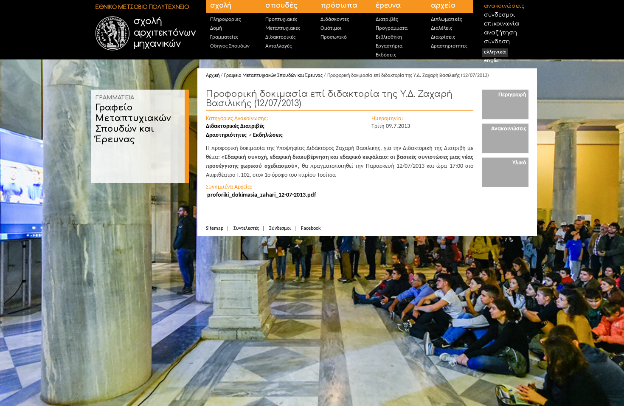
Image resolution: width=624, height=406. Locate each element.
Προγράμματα (392, 28)
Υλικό (519, 163)
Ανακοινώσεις (504, 6)
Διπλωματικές (446, 19)
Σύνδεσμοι (499, 15)
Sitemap (214, 228)
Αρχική (212, 75)
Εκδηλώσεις (268, 135)
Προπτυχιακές (281, 19)
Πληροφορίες (225, 19)
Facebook (310, 228)
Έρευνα (388, 5)
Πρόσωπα (338, 5)
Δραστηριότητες (449, 46)
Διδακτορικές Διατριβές (235, 126)
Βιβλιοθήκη (389, 37)
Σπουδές (281, 5)
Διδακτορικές (280, 37)
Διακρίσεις (443, 37)
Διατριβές (387, 19)
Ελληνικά (495, 52)
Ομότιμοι (331, 28)
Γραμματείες (224, 37)
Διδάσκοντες (334, 19)
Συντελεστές (246, 228)
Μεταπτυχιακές (282, 28)
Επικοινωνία (501, 24)
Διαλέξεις (441, 28)
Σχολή (220, 5)
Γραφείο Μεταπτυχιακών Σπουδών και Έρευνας (273, 75)
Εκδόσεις (386, 55)
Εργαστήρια (389, 46)
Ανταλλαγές (278, 46)
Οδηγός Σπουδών (230, 46)
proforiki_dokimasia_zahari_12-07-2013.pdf (261, 195)
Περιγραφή (512, 95)
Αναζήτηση (500, 33)
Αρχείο (443, 5)
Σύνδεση (497, 42)
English (493, 60)
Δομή (216, 28)
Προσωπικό (333, 37)
